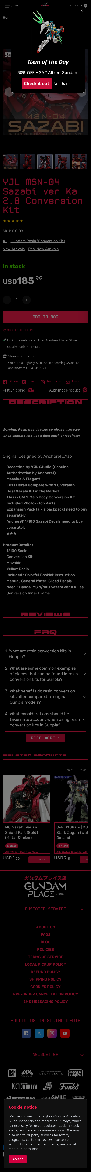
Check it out (36, 83)
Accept (17, 1159)
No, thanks (63, 83)
